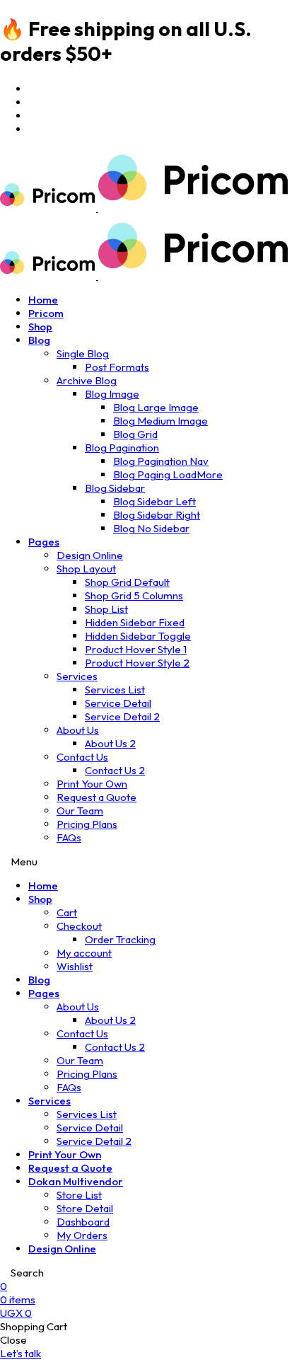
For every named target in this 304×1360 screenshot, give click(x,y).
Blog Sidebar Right (156, 514)
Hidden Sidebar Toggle (138, 635)
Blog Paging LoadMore (168, 474)
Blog (39, 340)
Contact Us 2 (115, 770)
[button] (20, 1353)
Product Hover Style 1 (136, 649)
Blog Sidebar (115, 488)
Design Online (90, 555)
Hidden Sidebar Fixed (135, 622)
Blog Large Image (156, 407)
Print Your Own (92, 783)
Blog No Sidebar (151, 528)
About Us (78, 730)
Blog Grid (135, 434)
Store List (79, 1194)
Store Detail (85, 1208)
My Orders (82, 1235)
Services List (115, 689)
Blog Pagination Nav (161, 461)
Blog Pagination (122, 447)
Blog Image (112, 393)
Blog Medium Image (160, 420)
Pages (43, 541)
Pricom (46, 313)
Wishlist (75, 966)
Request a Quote (96, 797)
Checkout (79, 926)
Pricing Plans (87, 824)
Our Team (80, 810)
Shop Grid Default (127, 582)
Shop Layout (86, 568)
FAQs (69, 837)
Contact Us (82, 756)
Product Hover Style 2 (137, 662)
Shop (40, 326)
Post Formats (117, 367)
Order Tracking (120, 939)
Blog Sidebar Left (154, 501)
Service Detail (118, 703)
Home (43, 299)
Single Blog (83, 353)
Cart (67, 912)
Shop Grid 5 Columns (134, 595)
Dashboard (83, 1221)
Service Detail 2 (122, 716)
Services (77, 676)
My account (84, 953)
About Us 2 (110, 743)
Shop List (106, 609)
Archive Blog (87, 380)
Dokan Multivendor (75, 1181)
